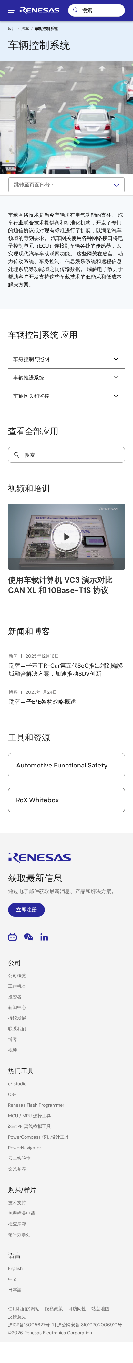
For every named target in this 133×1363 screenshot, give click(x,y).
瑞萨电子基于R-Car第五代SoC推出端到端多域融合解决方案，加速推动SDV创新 (66, 670)
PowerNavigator (24, 1147)
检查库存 (17, 1224)
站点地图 (100, 1308)
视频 (12, 1050)
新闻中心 (17, 1007)
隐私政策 (54, 1308)
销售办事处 (19, 1234)
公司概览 (17, 975)
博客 (12, 1039)
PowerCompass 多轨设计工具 (38, 1137)
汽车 (25, 28)
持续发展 (17, 1018)
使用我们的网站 (24, 1308)
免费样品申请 (21, 1213)
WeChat (28, 937)
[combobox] (66, 455)
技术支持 (17, 1203)
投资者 (15, 997)
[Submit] (16, 455)
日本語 (15, 1289)
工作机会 (17, 986)
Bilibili (12, 937)
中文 (12, 1279)
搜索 (96, 10)
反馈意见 (17, 1317)
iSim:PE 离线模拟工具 (29, 1126)
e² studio (17, 1084)
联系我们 (17, 1029)
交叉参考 (17, 1169)
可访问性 (77, 1308)
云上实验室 (19, 1158)
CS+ (12, 1094)
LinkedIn (44, 937)
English (15, 1268)
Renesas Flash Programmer (36, 1105)
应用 (12, 28)
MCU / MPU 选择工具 (29, 1116)
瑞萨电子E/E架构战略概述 (42, 702)
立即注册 (26, 909)
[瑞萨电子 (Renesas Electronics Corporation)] (39, 10)
